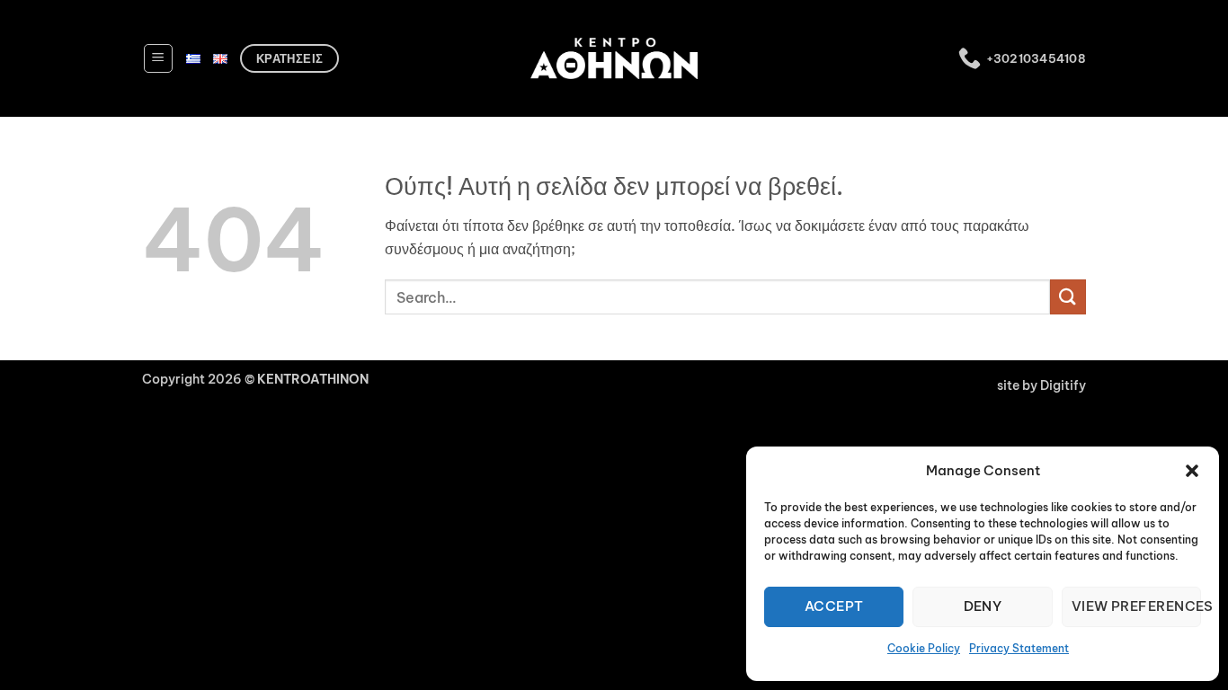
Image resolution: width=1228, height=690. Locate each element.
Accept (834, 606)
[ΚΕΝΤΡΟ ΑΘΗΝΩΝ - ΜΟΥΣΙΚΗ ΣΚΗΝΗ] (614, 58)
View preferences (1136, 606)
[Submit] (1068, 296)
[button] (1192, 471)
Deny (983, 606)
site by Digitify (1041, 385)
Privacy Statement (1019, 648)
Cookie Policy (923, 648)
